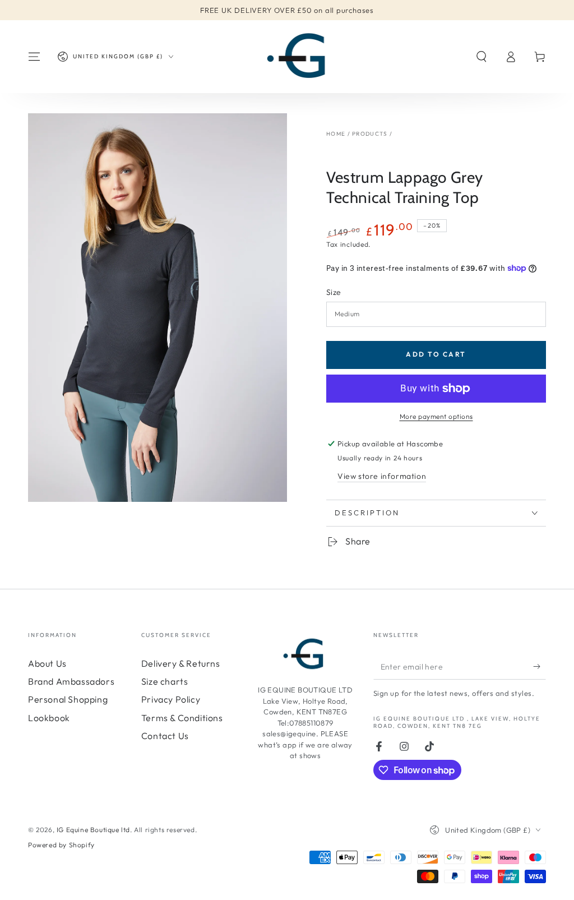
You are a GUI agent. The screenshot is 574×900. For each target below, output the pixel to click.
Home (335, 133)
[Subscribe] (539, 666)
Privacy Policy (170, 699)
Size (333, 292)
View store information (381, 476)
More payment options (436, 416)
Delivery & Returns (180, 663)
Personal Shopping (68, 699)
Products (369, 133)
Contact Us (165, 735)
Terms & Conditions (182, 717)
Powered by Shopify (61, 845)
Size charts (164, 681)
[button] (481, 56)
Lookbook (49, 717)
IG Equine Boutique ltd (93, 829)
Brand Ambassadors (71, 681)
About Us (47, 663)
